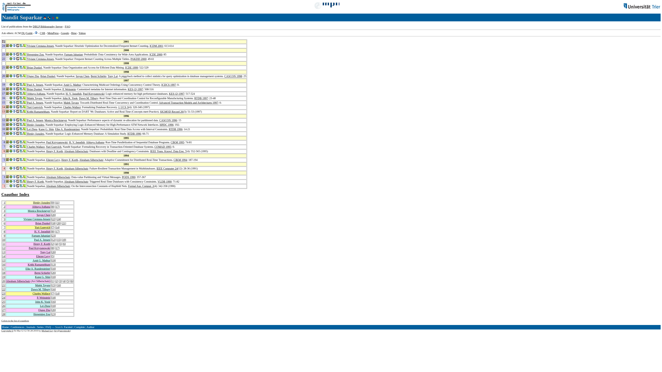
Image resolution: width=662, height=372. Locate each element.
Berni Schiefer (98, 76)
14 (57, 227)
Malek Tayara (34, 98)
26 (3, 305)
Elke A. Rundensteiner (67, 129)
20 (53, 215)
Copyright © (7, 330)
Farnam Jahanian (73, 54)
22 (53, 219)
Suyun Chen (82, 76)
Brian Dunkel (34, 67)
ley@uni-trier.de (62, 330)
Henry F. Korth (54, 151)
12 (53, 210)
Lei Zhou (32, 129)
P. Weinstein (69, 89)
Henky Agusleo (35, 124)
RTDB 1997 (201, 98)
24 (58, 219)
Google (65, 33)
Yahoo (82, 33)
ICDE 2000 (155, 54)
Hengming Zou (35, 54)
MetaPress (53, 33)
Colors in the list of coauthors (15, 320)
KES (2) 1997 (135, 89)
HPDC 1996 (166, 124)
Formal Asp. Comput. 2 (141, 186)
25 (3, 301)
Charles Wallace (72, 107)
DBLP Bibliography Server (48, 26)
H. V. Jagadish (74, 93)
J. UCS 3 (123, 107)
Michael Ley (47, 330)
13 (3, 252)
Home (5, 327)
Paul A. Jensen (35, 84)
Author (90, 327)
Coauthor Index (15, 194)
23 (53, 235)
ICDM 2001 (156, 45)
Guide (29, 33)
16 (3, 264)
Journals (30, 327)
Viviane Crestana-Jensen (40, 45)
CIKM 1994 (180, 159)
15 (58, 239)
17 (57, 206)
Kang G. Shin (46, 129)
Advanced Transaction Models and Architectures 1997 (188, 102)
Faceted (68, 327)
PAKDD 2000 (138, 59)
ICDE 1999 (131, 67)
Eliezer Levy (53, 159)
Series (40, 327)
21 (63, 223)
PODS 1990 (128, 177)
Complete (79, 327)
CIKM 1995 (177, 142)
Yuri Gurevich (35, 107)
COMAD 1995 (162, 146)
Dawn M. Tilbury (88, 98)
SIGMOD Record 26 (171, 111)
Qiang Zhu (33, 76)
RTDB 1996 (175, 129)
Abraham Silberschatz (76, 151)
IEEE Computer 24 (167, 168)
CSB (42, 33)
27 (3, 310)
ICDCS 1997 (168, 84)
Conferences (17, 327)
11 (57, 202)
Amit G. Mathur (72, 84)
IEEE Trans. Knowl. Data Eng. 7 (168, 151)
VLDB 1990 (165, 181)
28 (3, 314)
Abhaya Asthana (36, 93)
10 (3, 239)
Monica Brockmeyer (55, 120)
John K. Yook (70, 98)
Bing (74, 33)
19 (63, 239)
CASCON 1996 (168, 120)
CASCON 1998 (233, 76)
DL (23, 33)
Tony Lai (113, 76)
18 (53, 223)
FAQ (67, 26)
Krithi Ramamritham (38, 111)
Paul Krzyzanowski (93, 93)
